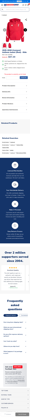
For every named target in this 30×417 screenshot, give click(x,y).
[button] (14, 41)
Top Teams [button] (4, 390)
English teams (5, 142)
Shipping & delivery (11, 315)
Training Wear (19, 145)
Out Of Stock (22, 414)
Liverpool (4, 15)
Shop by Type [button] (5, 399)
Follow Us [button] (4, 408)
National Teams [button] (6, 395)
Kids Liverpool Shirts (21, 153)
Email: (3, 78)
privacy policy (21, 380)
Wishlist (8, 414)
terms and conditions (12, 381)
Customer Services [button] (7, 403)
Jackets (11, 150)
